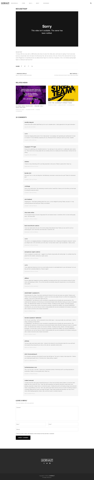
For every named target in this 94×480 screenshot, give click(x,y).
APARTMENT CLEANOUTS (32, 293)
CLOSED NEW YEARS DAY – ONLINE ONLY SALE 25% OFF (29, 106)
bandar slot (28, 173)
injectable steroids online (56, 345)
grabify (28, 283)
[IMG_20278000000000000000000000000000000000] (63, 93)
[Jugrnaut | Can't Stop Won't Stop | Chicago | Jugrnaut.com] (6, 3)
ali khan (27, 341)
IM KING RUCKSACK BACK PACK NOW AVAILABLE (66, 75)
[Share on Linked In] (32, 66)
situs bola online (29, 212)
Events (38, 109)
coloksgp (27, 186)
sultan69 (71, 137)
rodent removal (29, 380)
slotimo (27, 161)
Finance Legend (44, 269)
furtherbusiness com (31, 367)
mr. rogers (22, 109)
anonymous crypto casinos (32, 252)
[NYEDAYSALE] (31, 95)
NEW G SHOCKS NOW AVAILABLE (24, 75)
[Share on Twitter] (24, 66)
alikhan (27, 278)
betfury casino (72, 242)
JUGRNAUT (51, 475)
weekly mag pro (29, 122)
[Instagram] (50, 463)
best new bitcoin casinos (32, 225)
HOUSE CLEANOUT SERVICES (33, 318)
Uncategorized (19, 111)
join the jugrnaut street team (60, 103)
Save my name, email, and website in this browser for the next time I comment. (35, 433)
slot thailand (28, 199)
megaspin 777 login (30, 146)
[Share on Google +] (28, 66)
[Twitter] (47, 463)
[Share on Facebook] (21, 66)
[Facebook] (44, 463)
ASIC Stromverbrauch (31, 354)
